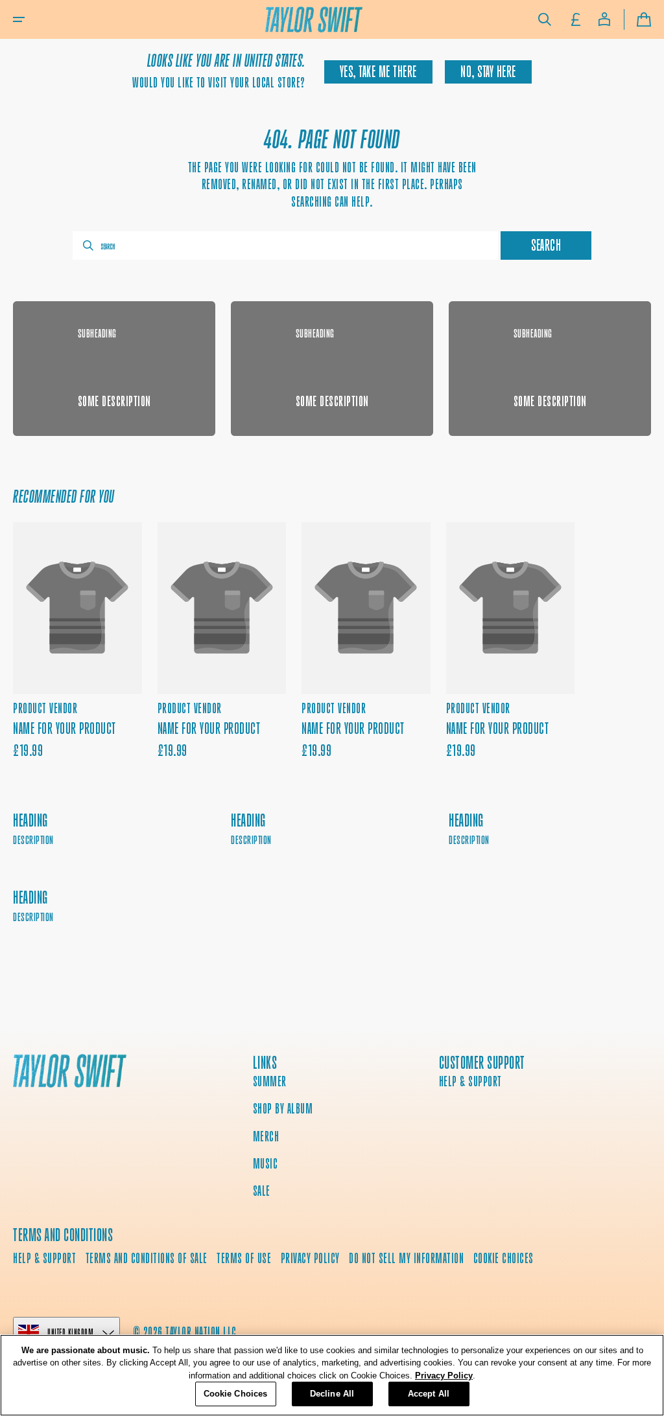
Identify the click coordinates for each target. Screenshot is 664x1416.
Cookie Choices (503, 1258)
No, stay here (488, 71)
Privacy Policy (444, 1375)
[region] (332, 1375)
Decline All (332, 1394)
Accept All (428, 1394)
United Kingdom (70, 1332)
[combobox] (285, 245)
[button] (19, 19)
